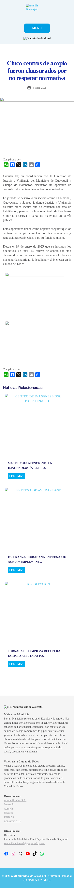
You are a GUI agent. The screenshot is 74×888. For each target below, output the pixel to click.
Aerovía (8, 808)
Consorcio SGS (12, 821)
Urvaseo (8, 812)
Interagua (9, 816)
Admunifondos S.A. (15, 800)
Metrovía (9, 804)
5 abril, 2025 (40, 87)
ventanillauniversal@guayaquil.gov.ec (24, 843)
